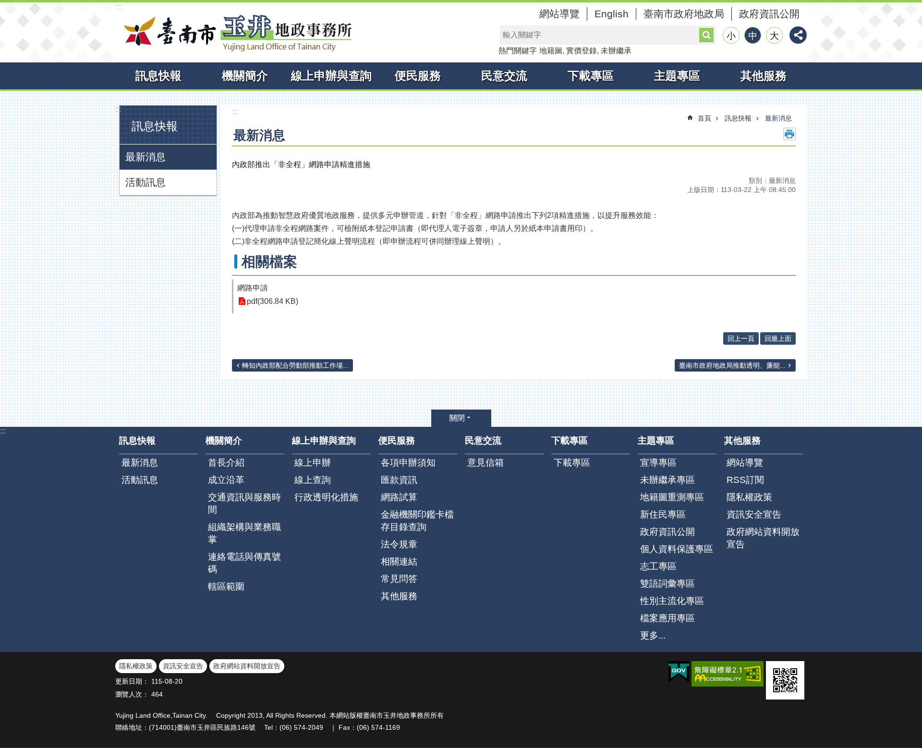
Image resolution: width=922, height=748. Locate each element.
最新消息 (145, 156)
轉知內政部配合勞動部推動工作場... (295, 365)
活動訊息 (145, 182)
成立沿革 (226, 480)
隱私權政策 (749, 497)
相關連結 (399, 561)
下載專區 (591, 75)
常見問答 (399, 579)
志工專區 (658, 566)
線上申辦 (312, 463)
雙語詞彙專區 (667, 584)
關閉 (457, 418)
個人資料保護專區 (676, 549)
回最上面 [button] (777, 338)
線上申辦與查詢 (331, 75)
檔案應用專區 (667, 618)
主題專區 (677, 75)
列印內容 (789, 134)
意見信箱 (485, 463)
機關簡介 (245, 75)
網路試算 (399, 497)
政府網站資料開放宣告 (763, 538)
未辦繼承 (616, 51)
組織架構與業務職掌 (244, 533)
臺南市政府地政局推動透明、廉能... (732, 365)
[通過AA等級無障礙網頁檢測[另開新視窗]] (728, 674)
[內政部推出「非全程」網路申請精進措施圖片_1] (785, 680)
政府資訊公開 (769, 13)
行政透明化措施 (326, 497)
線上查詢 (312, 480)
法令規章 (399, 544)
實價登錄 (581, 51)
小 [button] (731, 36)
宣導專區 (658, 463)
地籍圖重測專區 (672, 497)
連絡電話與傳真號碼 (244, 563)
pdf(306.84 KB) (272, 301)
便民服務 (418, 75)
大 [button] (774, 36)
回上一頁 (741, 338)
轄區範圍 (226, 586)
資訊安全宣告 (754, 514)
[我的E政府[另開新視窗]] (678, 672)
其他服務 (763, 75)
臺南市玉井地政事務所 (235, 33)
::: (118, 6)
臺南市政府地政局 (683, 13)
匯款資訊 (399, 480)
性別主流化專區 (672, 601)
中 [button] (752, 36)
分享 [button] (798, 35)
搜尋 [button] (706, 35)
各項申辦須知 (408, 463)
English (611, 13)
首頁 (704, 118)
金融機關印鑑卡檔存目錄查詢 (417, 520)
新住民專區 (663, 514)
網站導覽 (559, 13)
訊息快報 (158, 75)
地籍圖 (550, 51)
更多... (653, 635)
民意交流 (504, 75)
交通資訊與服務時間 (244, 503)
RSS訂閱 (745, 480)
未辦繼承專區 (667, 480)
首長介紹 (226, 463)
